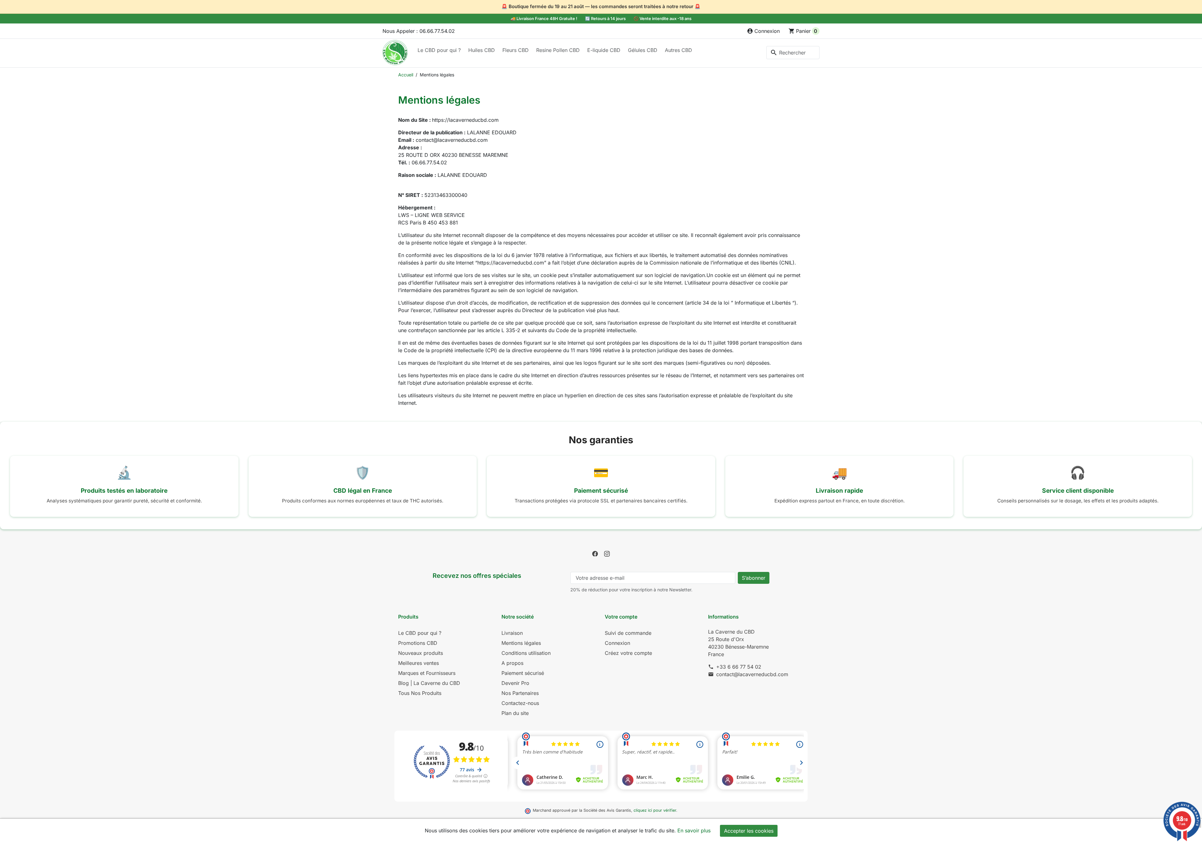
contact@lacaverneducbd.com (752, 674)
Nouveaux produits (420, 653)
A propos (512, 663)
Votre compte (621, 617)
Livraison (512, 633)
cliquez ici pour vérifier (655, 810)
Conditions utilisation (526, 653)
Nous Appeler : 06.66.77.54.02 (419, 31)
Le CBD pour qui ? (439, 50)
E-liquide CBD (603, 50)
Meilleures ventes (418, 663)
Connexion (617, 643)
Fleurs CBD (515, 50)
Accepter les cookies (748, 831)
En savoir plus (694, 830)
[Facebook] (595, 553)
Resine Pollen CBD (558, 50)
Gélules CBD (642, 50)
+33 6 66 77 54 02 (738, 667)
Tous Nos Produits (419, 693)
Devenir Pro (515, 683)
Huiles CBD (481, 50)
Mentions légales (521, 643)
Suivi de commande (628, 633)
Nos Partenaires (520, 693)
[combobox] (792, 52)
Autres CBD (678, 50)
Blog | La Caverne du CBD (429, 683)
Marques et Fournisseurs (426, 673)
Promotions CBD (417, 643)
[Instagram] (607, 553)
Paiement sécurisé (522, 673)
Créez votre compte (628, 653)
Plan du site (515, 713)
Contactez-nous (520, 703)
